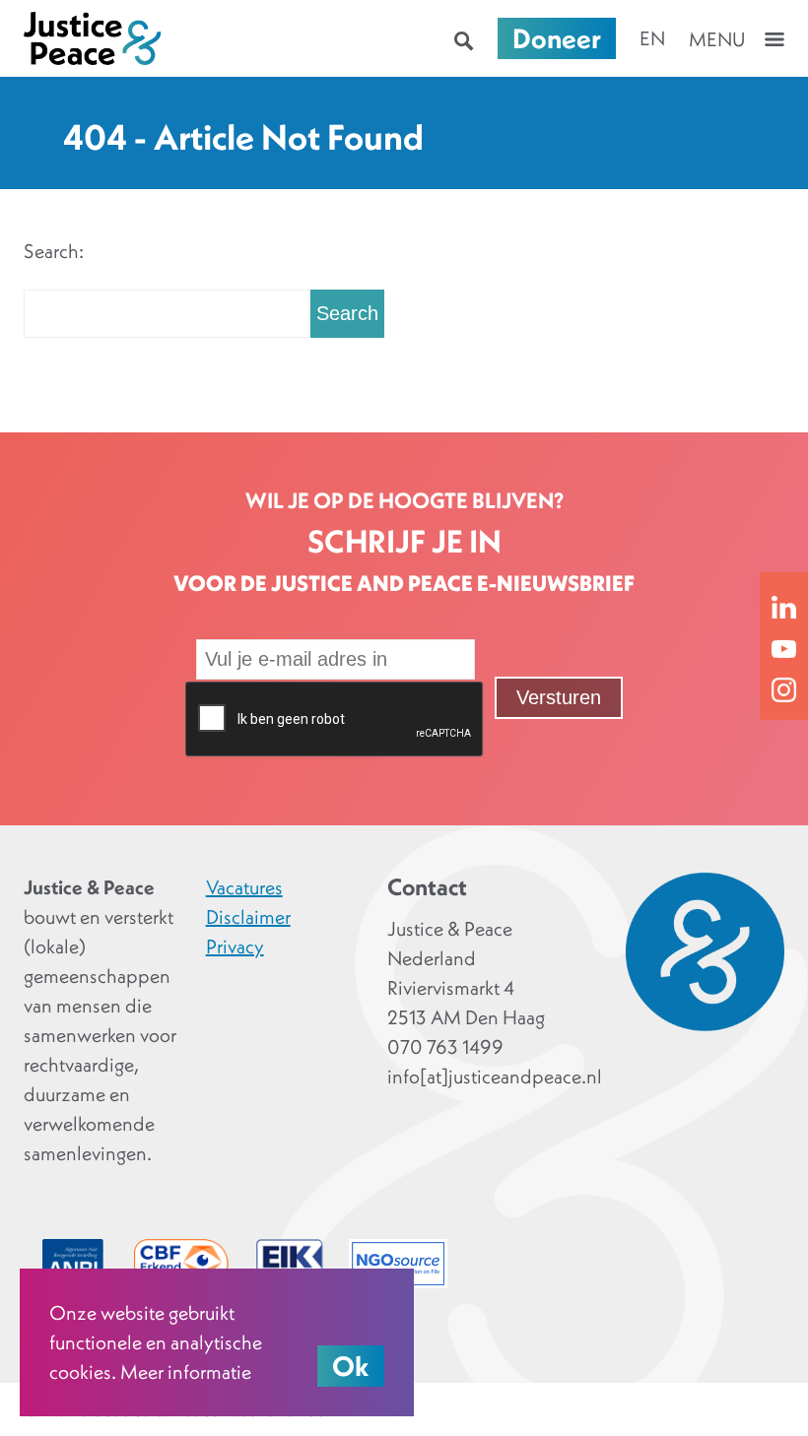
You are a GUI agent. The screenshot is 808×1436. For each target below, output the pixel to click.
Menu (717, 39)
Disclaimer (248, 917)
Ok (351, 1366)
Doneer (556, 38)
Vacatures (244, 887)
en (652, 38)
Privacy (235, 946)
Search (347, 313)
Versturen (558, 697)
